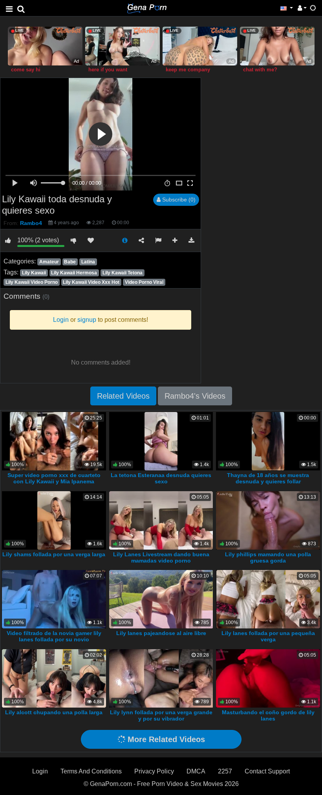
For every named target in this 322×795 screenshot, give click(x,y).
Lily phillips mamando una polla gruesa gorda (268, 557)
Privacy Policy (154, 771)
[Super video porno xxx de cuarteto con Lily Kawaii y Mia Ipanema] (54, 440)
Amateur (49, 262)
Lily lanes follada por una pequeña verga (268, 636)
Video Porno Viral (144, 282)
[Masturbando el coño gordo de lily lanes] (268, 678)
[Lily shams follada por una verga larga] (53, 520)
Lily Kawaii (34, 273)
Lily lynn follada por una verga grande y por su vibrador (161, 715)
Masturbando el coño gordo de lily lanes (268, 715)
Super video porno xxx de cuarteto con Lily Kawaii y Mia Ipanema (54, 478)
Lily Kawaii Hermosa (74, 273)
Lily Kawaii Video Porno (31, 282)
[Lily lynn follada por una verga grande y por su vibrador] (161, 678)
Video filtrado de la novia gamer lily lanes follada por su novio (54, 636)
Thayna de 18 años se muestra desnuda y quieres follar (268, 478)
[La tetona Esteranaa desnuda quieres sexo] (161, 440)
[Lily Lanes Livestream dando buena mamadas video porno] (161, 520)
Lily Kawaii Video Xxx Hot (91, 282)
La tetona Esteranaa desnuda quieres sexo (161, 478)
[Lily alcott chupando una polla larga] (54, 678)
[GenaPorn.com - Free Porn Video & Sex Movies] (146, 7)
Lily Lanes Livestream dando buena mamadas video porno (161, 557)
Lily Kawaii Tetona (122, 273)
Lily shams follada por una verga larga (53, 554)
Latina (88, 262)
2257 (225, 771)
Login (40, 771)
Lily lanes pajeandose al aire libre (161, 633)
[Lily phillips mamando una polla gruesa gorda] (268, 520)
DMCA (196, 771)
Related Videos (123, 396)
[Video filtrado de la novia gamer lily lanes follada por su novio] (54, 598)
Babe (70, 262)
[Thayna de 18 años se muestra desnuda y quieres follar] (268, 440)
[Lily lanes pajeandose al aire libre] (161, 598)
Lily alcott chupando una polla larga (53, 712)
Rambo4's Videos (195, 396)
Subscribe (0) (178, 199)
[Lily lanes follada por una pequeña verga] (268, 598)
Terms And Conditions (91, 771)
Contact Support (267, 771)
